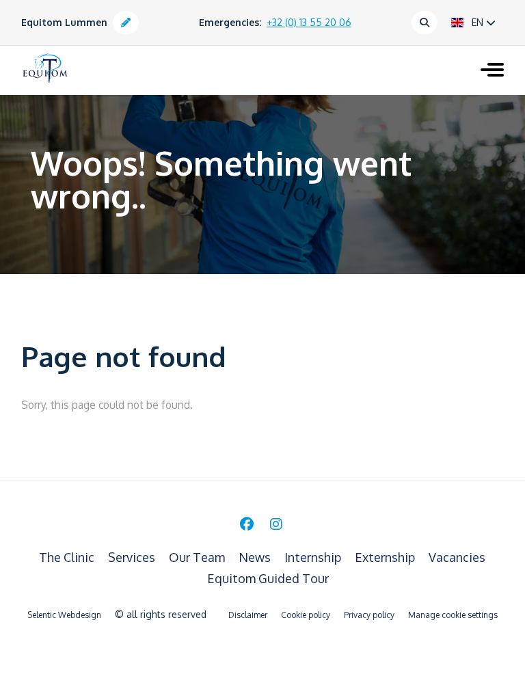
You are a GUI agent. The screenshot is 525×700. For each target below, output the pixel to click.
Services (133, 557)
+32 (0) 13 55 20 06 (309, 22)
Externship (386, 557)
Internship (314, 557)
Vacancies (457, 557)
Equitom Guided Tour (268, 578)
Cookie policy (305, 615)
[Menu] (492, 71)
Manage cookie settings (453, 615)
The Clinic (68, 557)
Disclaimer (247, 615)
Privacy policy (369, 615)
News (256, 557)
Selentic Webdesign (64, 615)
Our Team (198, 557)
